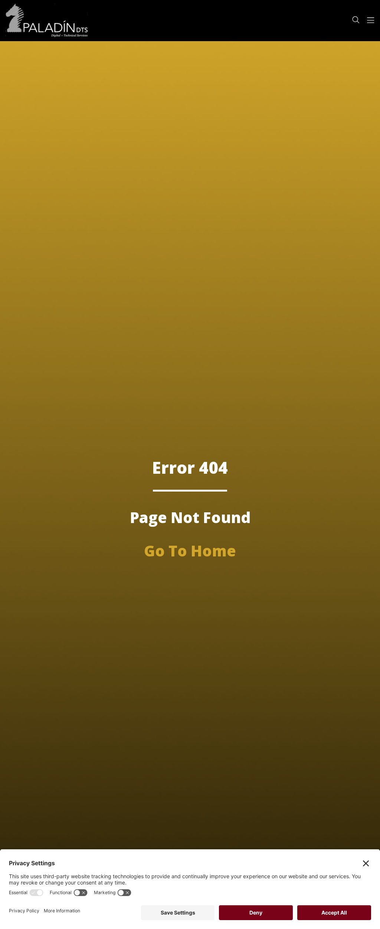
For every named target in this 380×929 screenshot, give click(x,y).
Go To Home (190, 550)
